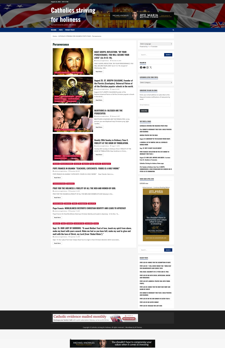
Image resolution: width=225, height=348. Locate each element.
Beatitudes (58, 129)
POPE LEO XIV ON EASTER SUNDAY (149, 302)
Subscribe (144, 111)
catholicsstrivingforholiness (102, 60)
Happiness (85, 163)
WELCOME (53, 30)
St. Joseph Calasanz (60, 101)
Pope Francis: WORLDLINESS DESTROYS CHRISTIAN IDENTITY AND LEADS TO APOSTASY (89, 208)
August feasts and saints (67, 96)
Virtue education (71, 101)
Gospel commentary (77, 72)
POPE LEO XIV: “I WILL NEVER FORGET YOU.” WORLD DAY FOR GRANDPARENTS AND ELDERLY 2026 (155, 267)
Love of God (89, 223)
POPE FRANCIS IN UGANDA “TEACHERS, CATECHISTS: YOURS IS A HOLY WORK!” (86, 168)
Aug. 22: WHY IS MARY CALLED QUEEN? (151, 148)
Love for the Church (73, 99)
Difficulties (58, 156)
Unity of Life (92, 203)
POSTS (61, 30)
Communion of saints (59, 183)
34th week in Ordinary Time (62, 72)
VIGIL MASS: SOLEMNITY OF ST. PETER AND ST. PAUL (154, 272)
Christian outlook (58, 203)
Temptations (70, 183)
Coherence (67, 203)
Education (78, 96)
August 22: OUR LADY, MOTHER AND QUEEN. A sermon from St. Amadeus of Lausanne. (155, 158)
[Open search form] (173, 30)
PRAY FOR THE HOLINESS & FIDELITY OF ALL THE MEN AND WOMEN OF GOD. (84, 188)
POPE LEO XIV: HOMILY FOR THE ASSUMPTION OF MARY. (155, 262)
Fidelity (75, 203)
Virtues (57, 96)
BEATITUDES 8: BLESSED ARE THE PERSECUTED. (73, 118)
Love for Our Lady (79, 223)
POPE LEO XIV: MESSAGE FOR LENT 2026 (151, 306)
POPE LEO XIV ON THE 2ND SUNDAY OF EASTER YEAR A (155, 299)
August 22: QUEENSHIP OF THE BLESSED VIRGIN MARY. (155, 139)
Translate (154, 47)
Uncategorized (106, 163)
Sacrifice (98, 163)
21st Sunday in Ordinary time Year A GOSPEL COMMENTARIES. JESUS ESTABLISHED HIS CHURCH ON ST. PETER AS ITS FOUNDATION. (156, 169)
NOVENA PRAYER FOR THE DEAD (149, 135)
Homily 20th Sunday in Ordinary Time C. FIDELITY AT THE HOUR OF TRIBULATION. (73, 147)
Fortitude (69, 223)
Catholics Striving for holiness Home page (152, 163)
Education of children (60, 99)
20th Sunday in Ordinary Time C (71, 156)
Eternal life (77, 163)
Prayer (92, 163)
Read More (100, 72)
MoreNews (129, 327)
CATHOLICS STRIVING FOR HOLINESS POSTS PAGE (154, 126)
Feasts (63, 223)
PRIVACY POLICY (70, 30)
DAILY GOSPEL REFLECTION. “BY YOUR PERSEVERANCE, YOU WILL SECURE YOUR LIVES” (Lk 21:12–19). (73, 61)
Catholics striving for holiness (73, 14)
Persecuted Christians (68, 129)
